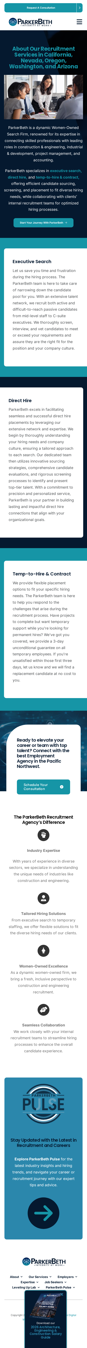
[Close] (62, 1294)
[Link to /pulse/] (43, 1213)
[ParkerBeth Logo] (30, 16)
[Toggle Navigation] (77, 22)
